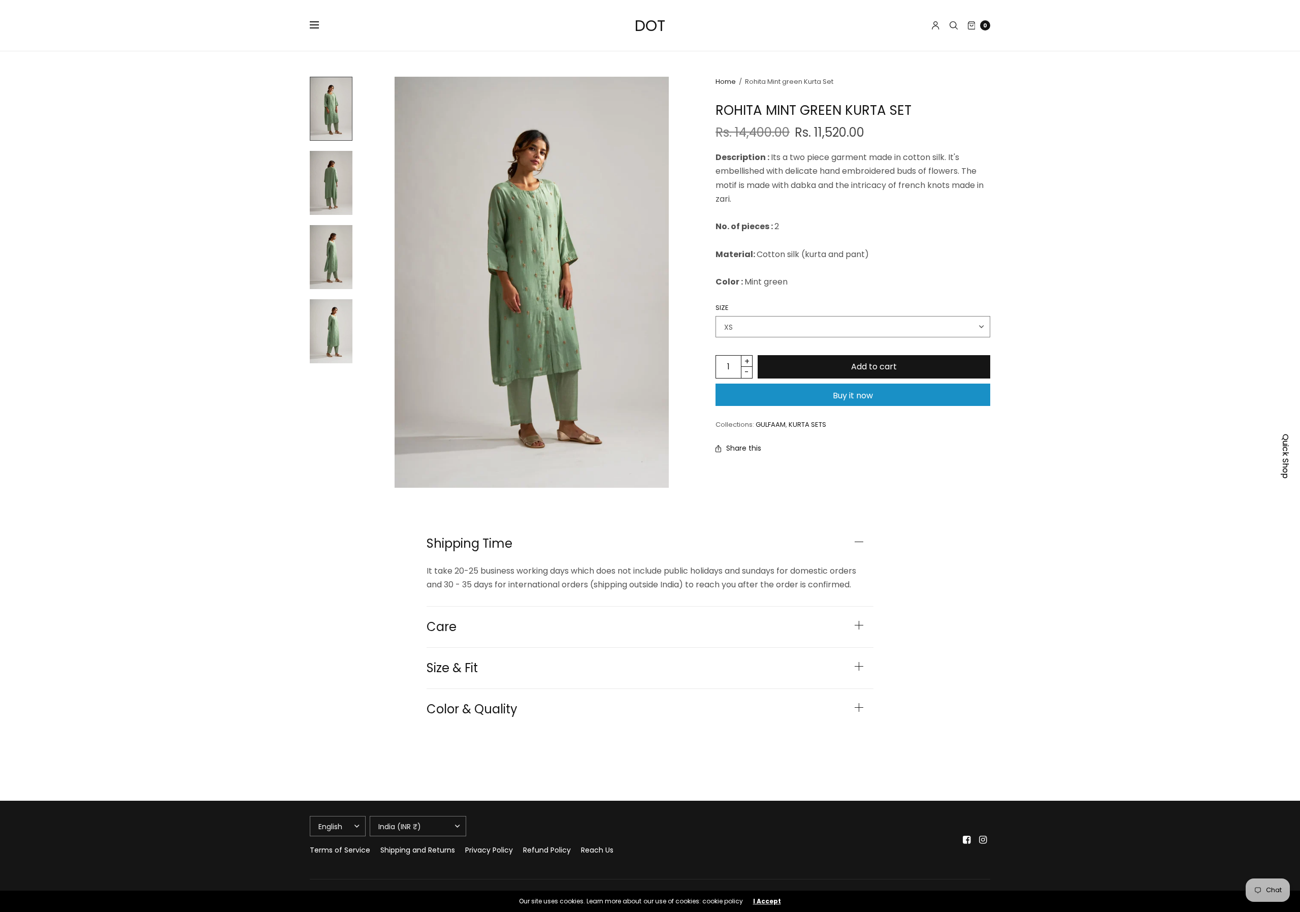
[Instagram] (983, 839)
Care (442, 627)
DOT (650, 26)
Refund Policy (547, 850)
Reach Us (597, 850)
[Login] (935, 25)
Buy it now (853, 395)
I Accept (767, 901)
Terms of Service (340, 850)
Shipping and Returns (417, 850)
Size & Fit (452, 668)
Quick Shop (1285, 456)
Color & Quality (472, 709)
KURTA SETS (807, 424)
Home (726, 81)
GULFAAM (771, 424)
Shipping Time (469, 544)
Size (722, 307)
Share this (743, 448)
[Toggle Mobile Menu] (321, 25)
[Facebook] (966, 839)
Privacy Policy (489, 850)
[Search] (954, 25)
